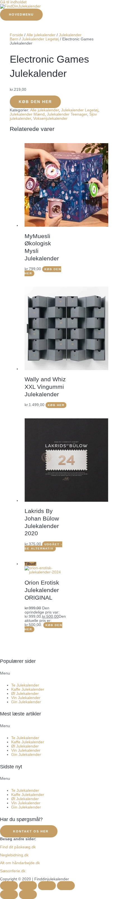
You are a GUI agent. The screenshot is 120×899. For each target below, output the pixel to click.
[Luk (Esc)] (66, 885)
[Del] (47, 885)
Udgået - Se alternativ (43, 546)
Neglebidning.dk (14, 855)
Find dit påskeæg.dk (18, 847)
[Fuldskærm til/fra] (28, 885)
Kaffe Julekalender (27, 689)
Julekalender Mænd (27, 114)
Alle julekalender (41, 35)
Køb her (56, 405)
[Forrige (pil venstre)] (9, 894)
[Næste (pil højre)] (28, 894)
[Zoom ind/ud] (9, 885)
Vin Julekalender (25, 698)
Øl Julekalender (25, 694)
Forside (16, 35)
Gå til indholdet (13, 2)
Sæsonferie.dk (12, 871)
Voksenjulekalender (50, 118)
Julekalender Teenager (67, 114)
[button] (60, 675)
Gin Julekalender (26, 702)
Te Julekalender (25, 685)
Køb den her (35, 102)
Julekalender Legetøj (40, 39)
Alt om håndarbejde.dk (20, 863)
